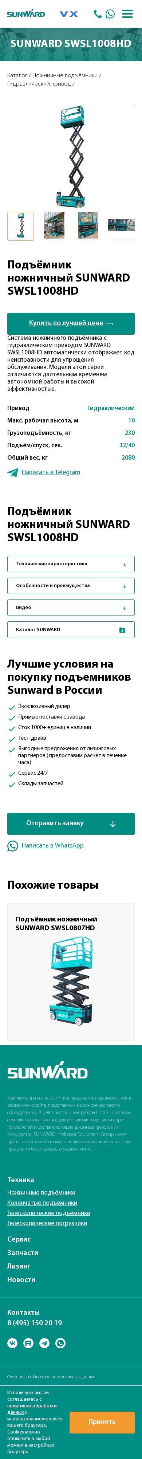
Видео (23, 607)
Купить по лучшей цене (66, 323)
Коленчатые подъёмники (42, 1203)
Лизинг (18, 1266)
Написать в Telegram (51, 472)
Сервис (19, 1239)
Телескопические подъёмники (48, 1213)
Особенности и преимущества (53, 586)
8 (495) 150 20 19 (34, 1323)
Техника (20, 1180)
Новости (21, 1280)
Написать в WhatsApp (53, 845)
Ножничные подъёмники (41, 1193)
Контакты (23, 1313)
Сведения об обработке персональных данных (51, 1377)
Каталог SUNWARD (38, 630)
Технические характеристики (51, 564)
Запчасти (22, 1253)
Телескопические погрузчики (47, 1223)
